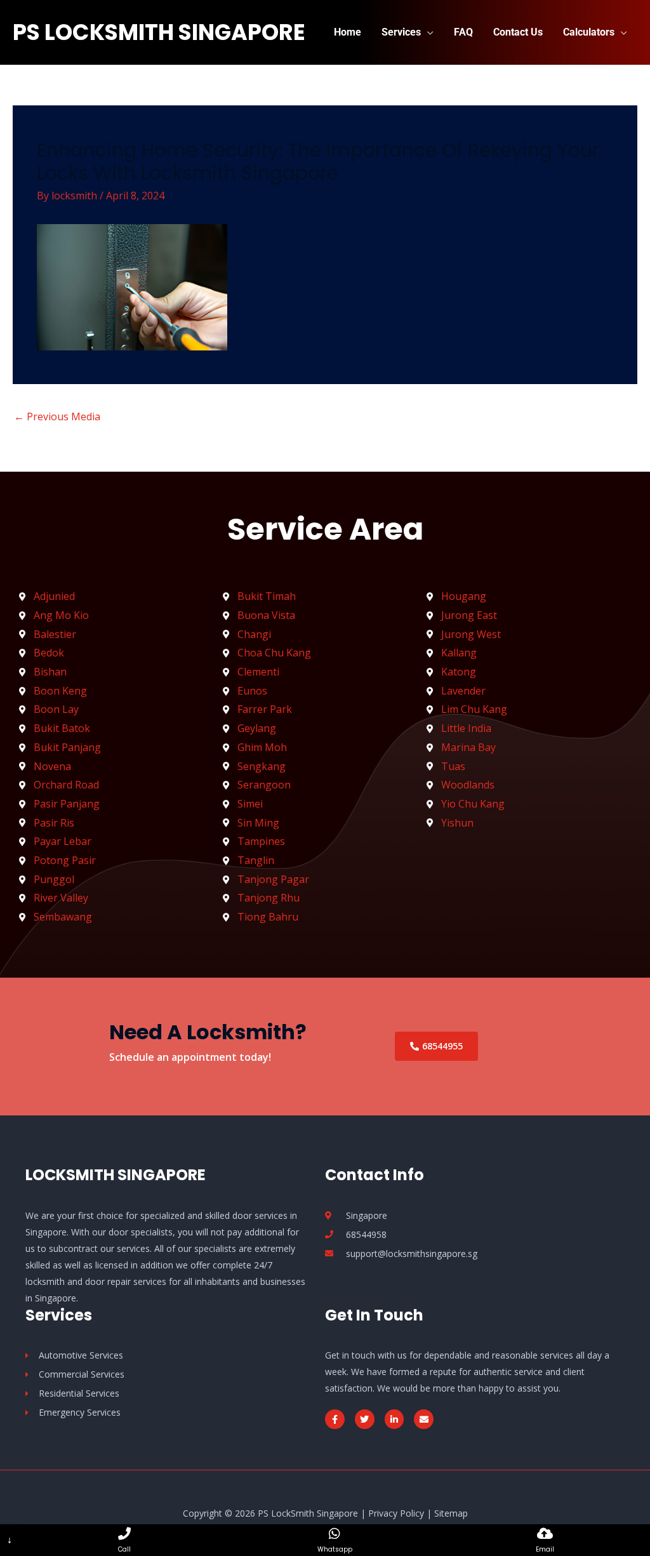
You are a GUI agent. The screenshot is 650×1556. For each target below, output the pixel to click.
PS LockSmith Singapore (159, 32)
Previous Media (57, 416)
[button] (427, 32)
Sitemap (451, 1513)
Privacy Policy (396, 1513)
